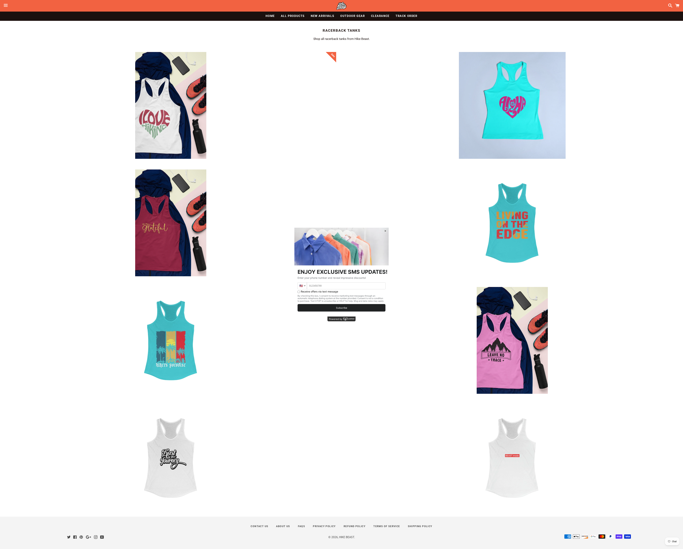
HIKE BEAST (346, 537)
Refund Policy (355, 526)
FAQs (301, 526)
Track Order (406, 16)
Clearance (380, 16)
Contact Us (259, 526)
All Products (293, 16)
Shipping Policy (420, 526)
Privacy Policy (324, 526)
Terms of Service (386, 526)
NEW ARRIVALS (322, 16)
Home (270, 16)
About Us (283, 526)
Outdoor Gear (352, 16)
